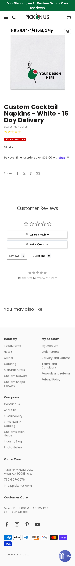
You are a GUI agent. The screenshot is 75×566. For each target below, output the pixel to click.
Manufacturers (14, 370)
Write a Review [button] (39, 234)
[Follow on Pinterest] (27, 524)
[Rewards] (65, 556)
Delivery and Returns (56, 358)
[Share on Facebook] (17, 173)
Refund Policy (51, 379)
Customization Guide (14, 433)
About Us (10, 410)
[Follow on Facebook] (6, 524)
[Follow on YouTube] (37, 524)
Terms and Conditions (49, 365)
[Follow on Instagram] (17, 524)
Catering (10, 364)
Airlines (9, 358)
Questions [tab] (39, 256)
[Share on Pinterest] (31, 173)
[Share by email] (37, 173)
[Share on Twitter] (24, 173)
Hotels (8, 351)
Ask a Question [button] (39, 244)
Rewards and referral (56, 373)
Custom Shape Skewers (14, 383)
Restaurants (12, 345)
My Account (50, 345)
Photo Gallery (13, 447)
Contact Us (12, 404)
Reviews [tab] (14, 256)
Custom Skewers (15, 376)
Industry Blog (13, 441)
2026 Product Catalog (13, 423)
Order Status (50, 351)
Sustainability (13, 416)
